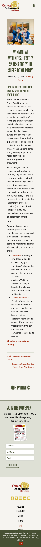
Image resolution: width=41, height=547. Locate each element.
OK (21, 543)
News (20, 520)
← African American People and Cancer (19, 357)
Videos (20, 516)
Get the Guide (12, 465)
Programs (20, 511)
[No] (38, 538)
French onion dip (19, 297)
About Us (20, 506)
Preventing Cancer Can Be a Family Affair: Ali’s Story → (23, 365)
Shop (20, 525)
